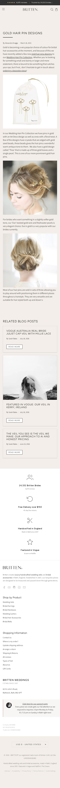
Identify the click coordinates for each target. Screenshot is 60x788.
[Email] (24, 587)
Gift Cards (7, 668)
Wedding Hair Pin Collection (19, 57)
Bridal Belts (7, 621)
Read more (14, 346)
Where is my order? (10, 641)
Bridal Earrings (9, 606)
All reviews (7, 657)
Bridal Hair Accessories (12, 617)
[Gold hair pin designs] (30, 127)
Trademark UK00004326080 (11, 730)
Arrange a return (9, 649)
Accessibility (16, 771)
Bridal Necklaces (9, 610)
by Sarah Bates (11, 338)
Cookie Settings (50, 771)
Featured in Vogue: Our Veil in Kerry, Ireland (28, 406)
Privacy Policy (26, 771)
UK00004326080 (30, 758)
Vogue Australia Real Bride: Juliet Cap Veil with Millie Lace (28, 332)
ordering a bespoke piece (14, 70)
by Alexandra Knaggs (10, 43)
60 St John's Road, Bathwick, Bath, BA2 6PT (12, 691)
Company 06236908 (9, 725)
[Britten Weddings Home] (12, 568)
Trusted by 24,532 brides (30, 2)
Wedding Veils (8, 602)
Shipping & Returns (10, 653)
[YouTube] (9, 587)
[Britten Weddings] (30, 9)
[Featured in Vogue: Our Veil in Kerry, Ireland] (30, 377)
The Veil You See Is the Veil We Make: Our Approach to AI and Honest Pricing (28, 436)
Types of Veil (8, 661)
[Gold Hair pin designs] (30, 286)
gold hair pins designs (42, 54)
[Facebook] (4, 587)
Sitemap (7, 771)
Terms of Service (38, 771)
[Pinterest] (14, 587)
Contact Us (7, 637)
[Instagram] (19, 587)
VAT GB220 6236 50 (9, 727)
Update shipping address (13, 645)
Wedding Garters (9, 614)
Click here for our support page (35, 704)
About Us (6, 664)
